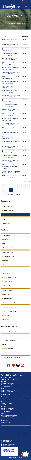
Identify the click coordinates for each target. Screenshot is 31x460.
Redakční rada (6, 223)
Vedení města (6, 264)
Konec (18, 194)
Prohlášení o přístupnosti (9, 340)
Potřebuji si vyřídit (7, 239)
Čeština (26, 1)
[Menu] (26, 6)
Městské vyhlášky (7, 281)
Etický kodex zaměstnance (10, 311)
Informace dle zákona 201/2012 (11, 357)
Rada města (6, 260)
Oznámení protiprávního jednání (11, 336)
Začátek (5, 186)
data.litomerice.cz (6, 422)
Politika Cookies (7, 445)
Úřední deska (6, 273)
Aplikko (11, 440)
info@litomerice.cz (10, 390)
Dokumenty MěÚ (7, 298)
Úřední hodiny (6, 315)
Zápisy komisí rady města (9, 219)
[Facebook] (9, 365)
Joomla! (11, 443)
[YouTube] (22, 365)
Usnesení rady (6, 214)
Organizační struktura (8, 252)
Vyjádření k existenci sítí (9, 302)
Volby (4, 243)
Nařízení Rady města (8, 210)
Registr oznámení (7, 290)
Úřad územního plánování (9, 307)
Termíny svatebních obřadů (10, 277)
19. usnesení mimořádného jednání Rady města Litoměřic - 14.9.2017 (10, 166)
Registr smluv (6, 294)
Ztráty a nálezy (7, 319)
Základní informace (8, 206)
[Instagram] (18, 365)
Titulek (4, 36)
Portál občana (6, 235)
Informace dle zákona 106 (10, 331)
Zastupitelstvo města (8, 256)
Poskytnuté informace (9, 348)
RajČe (10, 441)
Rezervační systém (8, 248)
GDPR (4, 344)
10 (3, 194)
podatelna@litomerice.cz (11, 415)
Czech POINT (6, 269)
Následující (10, 194)
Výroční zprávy (7, 353)
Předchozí (13, 186)
